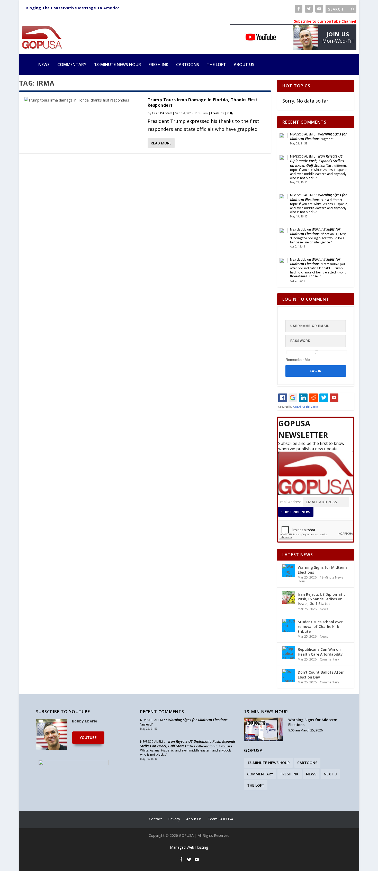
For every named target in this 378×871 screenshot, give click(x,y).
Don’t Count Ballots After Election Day (321, 674)
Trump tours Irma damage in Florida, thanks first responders (203, 102)
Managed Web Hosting (189, 847)
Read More (161, 143)
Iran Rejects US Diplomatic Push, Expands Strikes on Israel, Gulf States (317, 161)
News (44, 64)
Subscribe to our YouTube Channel (325, 21)
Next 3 (330, 774)
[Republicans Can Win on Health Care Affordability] (288, 652)
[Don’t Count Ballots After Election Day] (288, 675)
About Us (244, 64)
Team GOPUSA (220, 819)
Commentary (71, 64)
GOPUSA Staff (162, 113)
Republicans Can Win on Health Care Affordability (320, 651)
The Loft (216, 64)
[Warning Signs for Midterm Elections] (288, 570)
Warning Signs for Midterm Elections (318, 136)
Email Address (290, 501)
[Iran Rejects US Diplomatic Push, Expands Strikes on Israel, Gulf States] (288, 597)
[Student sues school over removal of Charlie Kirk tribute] (288, 625)
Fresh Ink (158, 64)
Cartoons (187, 64)
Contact (155, 819)
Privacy (174, 819)
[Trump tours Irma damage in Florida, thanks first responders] (83, 100)
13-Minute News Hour (117, 64)
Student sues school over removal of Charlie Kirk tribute (320, 626)
